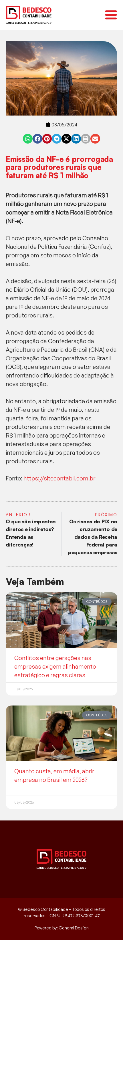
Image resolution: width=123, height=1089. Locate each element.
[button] (28, 139)
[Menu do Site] (111, 15)
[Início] (28, 15)
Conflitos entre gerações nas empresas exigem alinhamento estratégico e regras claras (55, 666)
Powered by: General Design (62, 928)
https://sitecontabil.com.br (59, 478)
